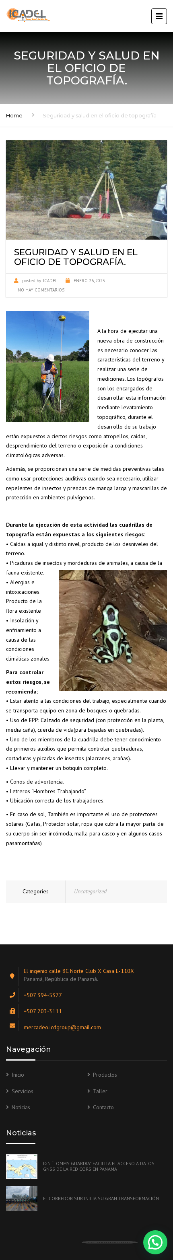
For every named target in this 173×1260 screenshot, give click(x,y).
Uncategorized (90, 891)
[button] (155, 1242)
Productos (105, 1074)
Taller (100, 1091)
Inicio (18, 1074)
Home (14, 115)
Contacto (103, 1107)
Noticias (21, 1107)
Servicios (22, 1091)
